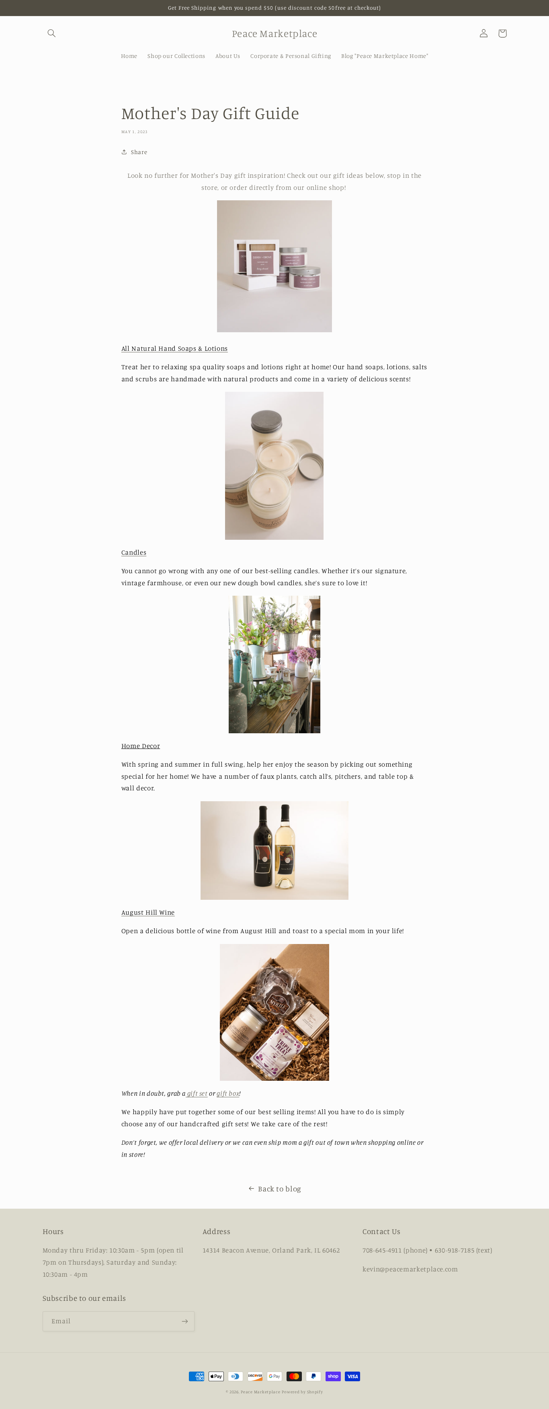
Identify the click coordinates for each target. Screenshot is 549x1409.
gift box (228, 1093)
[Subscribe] (184, 1321)
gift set (197, 1093)
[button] (52, 33)
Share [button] (139, 151)
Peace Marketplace (261, 1391)
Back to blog (279, 1188)
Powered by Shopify (302, 1391)
